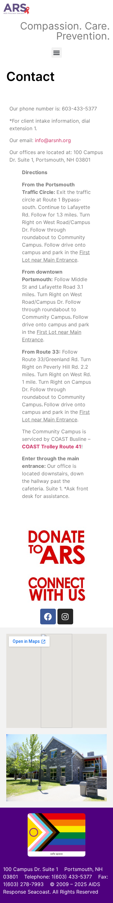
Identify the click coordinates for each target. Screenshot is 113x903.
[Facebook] (48, 616)
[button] (56, 52)
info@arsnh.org (53, 140)
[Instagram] (65, 616)
